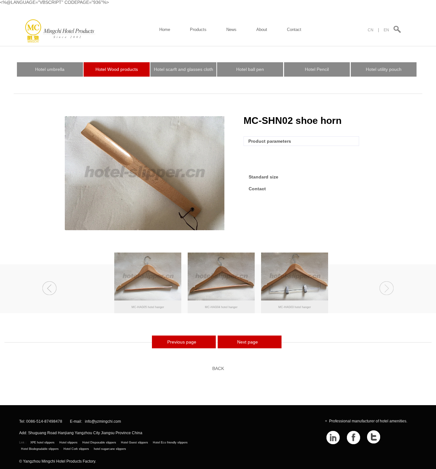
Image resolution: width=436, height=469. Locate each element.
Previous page (181, 341)
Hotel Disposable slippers (99, 442)
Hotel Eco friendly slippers (170, 442)
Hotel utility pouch (384, 69)
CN (370, 30)
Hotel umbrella (49, 69)
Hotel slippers (68, 442)
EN (386, 30)
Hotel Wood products (116, 69)
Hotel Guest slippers (134, 442)
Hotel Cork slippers (76, 448)
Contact (294, 29)
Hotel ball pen (250, 69)
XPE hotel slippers (42, 442)
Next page (247, 341)
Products (198, 29)
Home (164, 29)
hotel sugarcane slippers (110, 448)
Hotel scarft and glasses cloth (183, 69)
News (231, 29)
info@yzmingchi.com (103, 422)
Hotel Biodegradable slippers (40, 448)
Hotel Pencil (317, 69)
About (261, 29)
